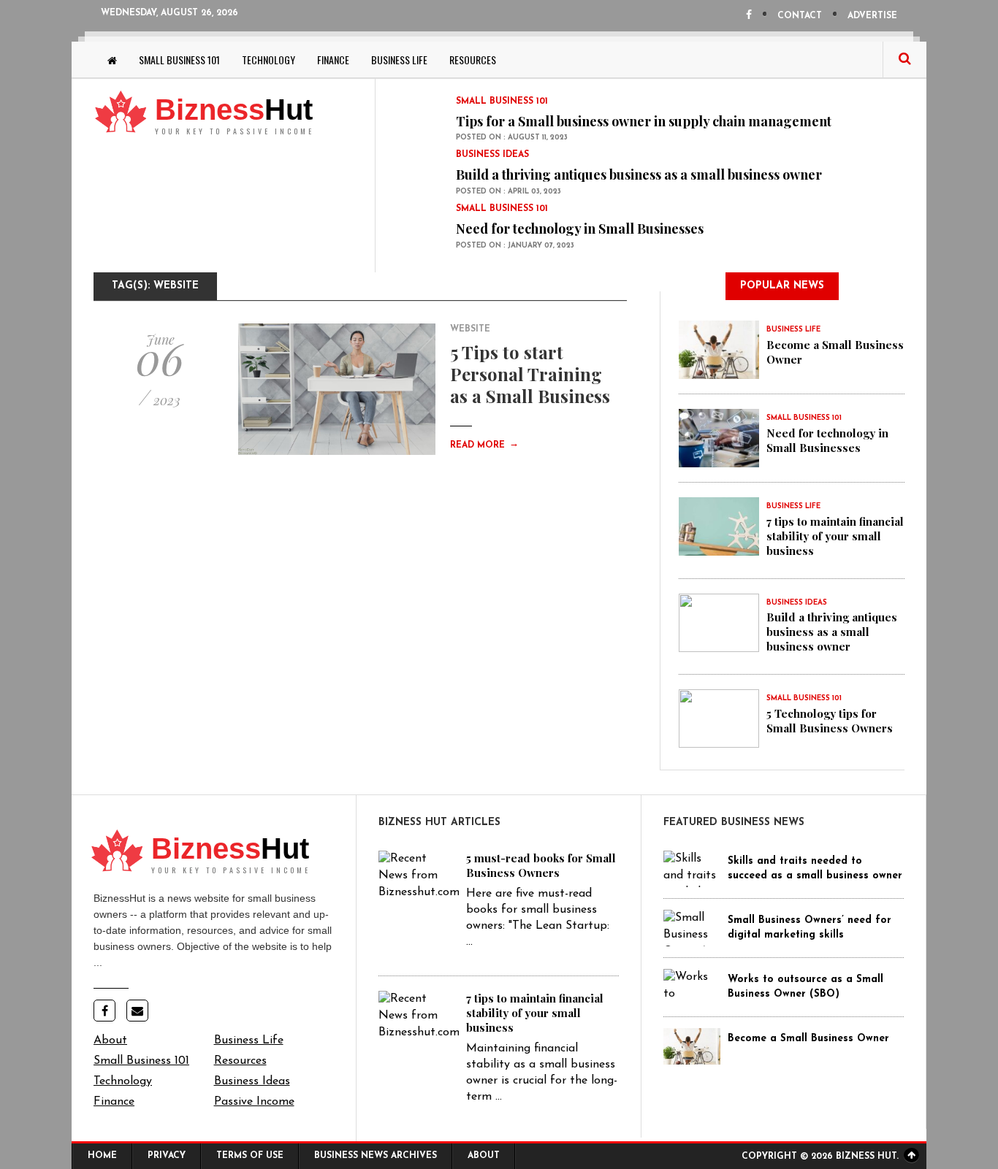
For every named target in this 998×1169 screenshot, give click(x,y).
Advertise (872, 16)
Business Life (399, 59)
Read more (484, 445)
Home (102, 1155)
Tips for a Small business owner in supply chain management (643, 121)
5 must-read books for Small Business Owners (541, 865)
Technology (268, 59)
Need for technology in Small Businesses (580, 228)
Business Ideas (252, 1081)
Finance (333, 59)
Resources (472, 59)
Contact (799, 16)
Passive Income (254, 1102)
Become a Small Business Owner (808, 1038)
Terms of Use (249, 1155)
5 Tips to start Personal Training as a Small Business (530, 373)
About (110, 1040)
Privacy (167, 1155)
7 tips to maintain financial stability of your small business (835, 536)
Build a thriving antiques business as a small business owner (639, 174)
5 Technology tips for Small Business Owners (829, 720)
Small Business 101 (179, 59)
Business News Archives (375, 1155)
